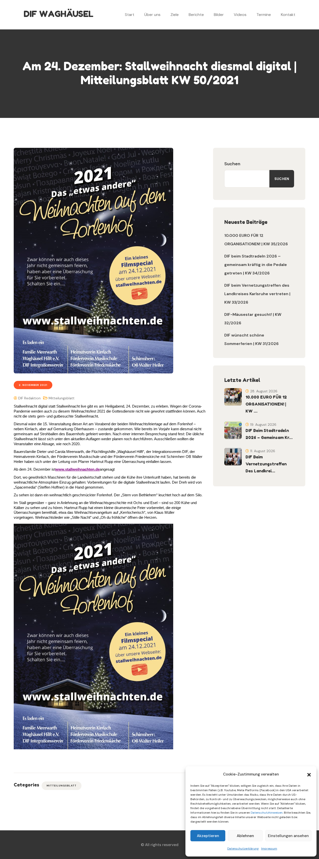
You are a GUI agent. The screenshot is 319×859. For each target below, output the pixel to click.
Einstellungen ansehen (288, 835)
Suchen (232, 164)
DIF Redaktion (29, 398)
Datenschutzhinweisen (267, 813)
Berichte (196, 14)
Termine (263, 14)
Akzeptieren (208, 835)
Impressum (269, 849)
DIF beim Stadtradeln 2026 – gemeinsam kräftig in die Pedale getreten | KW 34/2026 (255, 265)
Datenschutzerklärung (243, 849)
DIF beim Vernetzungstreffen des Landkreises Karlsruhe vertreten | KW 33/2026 (257, 294)
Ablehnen (245, 835)
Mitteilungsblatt (62, 398)
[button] (309, 774)
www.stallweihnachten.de (77, 469)
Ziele (174, 14)
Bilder (219, 14)
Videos (240, 14)
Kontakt (288, 14)
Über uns (152, 14)
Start (129, 14)
